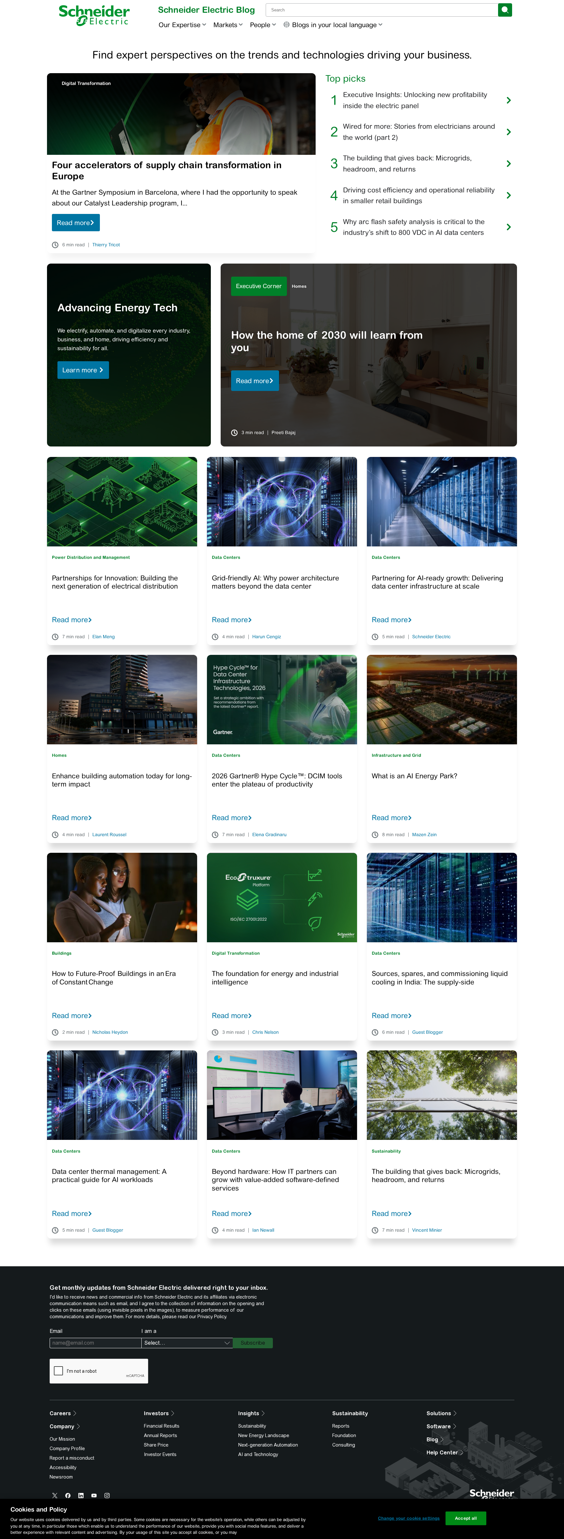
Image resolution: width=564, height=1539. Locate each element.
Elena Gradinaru (269, 835)
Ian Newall (263, 1230)
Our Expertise (179, 24)
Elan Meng (103, 637)
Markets (225, 24)
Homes (299, 286)
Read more (73, 222)
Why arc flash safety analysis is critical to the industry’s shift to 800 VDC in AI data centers (414, 227)
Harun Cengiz (266, 637)
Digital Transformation (86, 83)
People (260, 24)
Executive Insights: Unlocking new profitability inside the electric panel (415, 100)
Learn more (80, 370)
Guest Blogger (427, 1032)
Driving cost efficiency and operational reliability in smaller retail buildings (419, 195)
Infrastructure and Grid (396, 755)
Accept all (466, 1518)
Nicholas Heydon (110, 1032)
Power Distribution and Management (91, 557)
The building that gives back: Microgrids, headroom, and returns (407, 163)
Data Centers (226, 557)
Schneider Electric (431, 637)
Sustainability (386, 1151)
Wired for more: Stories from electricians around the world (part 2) (419, 131)
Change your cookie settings (409, 1518)
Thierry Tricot (106, 245)
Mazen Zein (424, 835)
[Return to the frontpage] (94, 15)
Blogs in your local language (334, 24)
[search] (505, 10)
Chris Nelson (265, 1032)
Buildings (61, 953)
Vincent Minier (427, 1230)
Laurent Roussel (109, 835)
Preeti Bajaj (283, 432)
